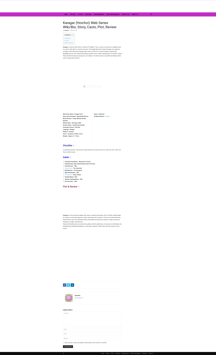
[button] (151, 14)
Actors (80, 14)
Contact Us (126, 14)
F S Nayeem (68, 174)
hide (72, 35)
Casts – (67, 40)
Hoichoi (107, 116)
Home (66, 14)
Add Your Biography (112, 14)
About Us (135, 14)
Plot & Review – (69, 42)
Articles (73, 14)
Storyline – (67, 38)
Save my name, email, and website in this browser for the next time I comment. (86, 342)
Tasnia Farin (68, 168)
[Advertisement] (92, 73)
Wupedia (66, 30)
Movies (69, 19)
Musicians (88, 14)
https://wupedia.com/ (79, 297)
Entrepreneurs (99, 14)
